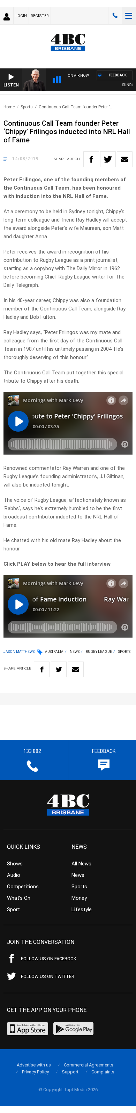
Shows (15, 864)
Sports (27, 107)
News (75, 652)
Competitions (23, 886)
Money (79, 898)
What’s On (18, 898)
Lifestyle (81, 909)
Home (9, 107)
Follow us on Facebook (48, 958)
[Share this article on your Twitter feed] (108, 159)
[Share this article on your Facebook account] (91, 159)
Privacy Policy (35, 1071)
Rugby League (99, 652)
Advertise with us (34, 1065)
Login (21, 16)
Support (70, 1071)
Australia (54, 652)
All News (81, 864)
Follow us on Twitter (47, 976)
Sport (13, 909)
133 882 (115, 15)
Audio (13, 875)
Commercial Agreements (88, 1065)
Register (40, 16)
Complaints (102, 1071)
